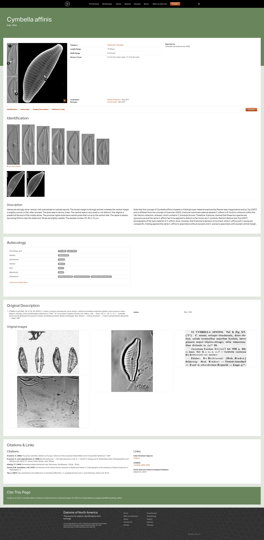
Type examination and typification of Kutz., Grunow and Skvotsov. (58, 473)
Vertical (61, 259)
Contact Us (128, 522)
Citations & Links (58, 109)
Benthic (61, 264)
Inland (61, 272)
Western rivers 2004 (65, 276)
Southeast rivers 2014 (82, 276)
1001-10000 (72, 251)
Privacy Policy (194, 534)
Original (137, 458)
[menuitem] (94, 4)
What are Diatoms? (131, 516)
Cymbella (20, 19)
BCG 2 (61, 268)
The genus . (58, 456)
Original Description (40, 109)
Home (126, 513)
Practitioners (94, 4)
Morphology (107, 4)
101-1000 (62, 251)
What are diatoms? (160, 4)
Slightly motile (63, 255)
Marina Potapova (113, 100)
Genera (118, 4)
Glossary (137, 4)
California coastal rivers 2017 (101, 276)
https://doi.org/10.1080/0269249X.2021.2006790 (79, 527)
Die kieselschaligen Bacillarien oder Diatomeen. (43, 464)
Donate (175, 4)
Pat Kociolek (112, 102)
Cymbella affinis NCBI (142, 465)
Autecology (25, 109)
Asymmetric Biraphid (115, 45)
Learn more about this (18, 282)
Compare (251, 110)
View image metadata (14, 166)
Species (128, 4)
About (146, 4)
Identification (12, 109)
